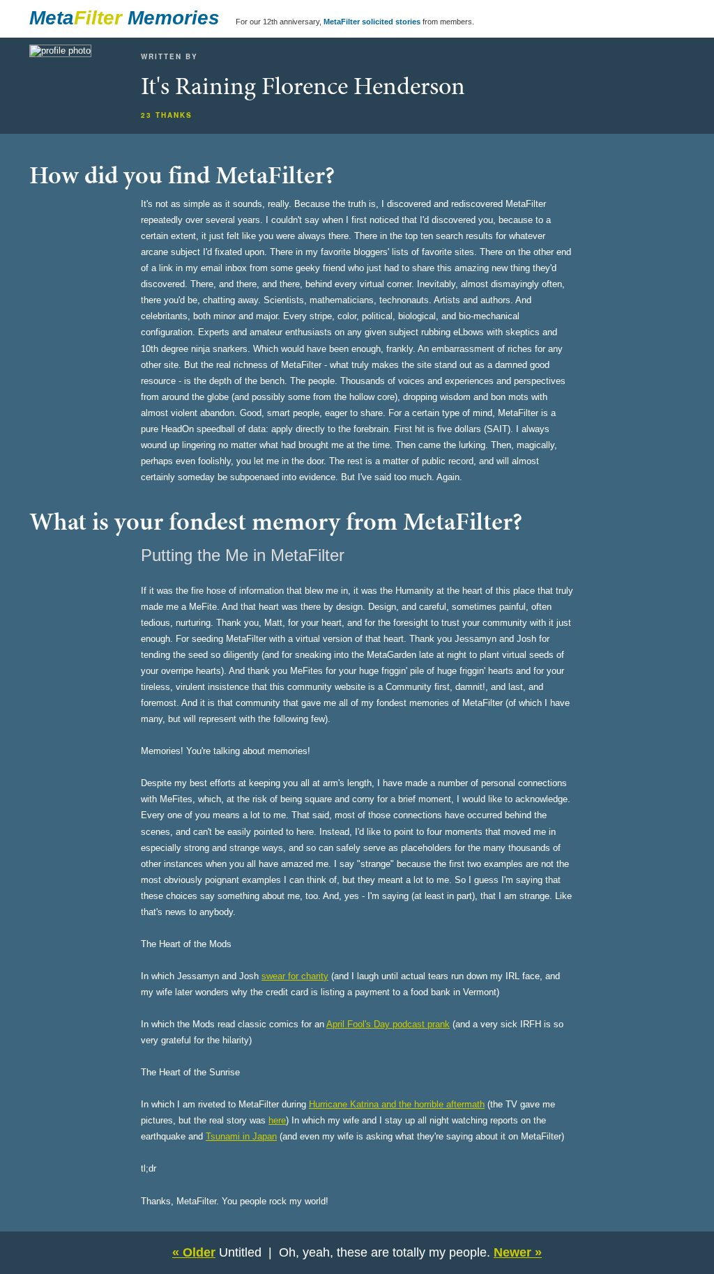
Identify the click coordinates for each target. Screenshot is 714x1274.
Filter (98, 18)
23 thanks (166, 115)
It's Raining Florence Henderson (303, 85)
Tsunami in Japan (241, 1136)
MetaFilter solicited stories (372, 21)
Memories (174, 18)
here (277, 1120)
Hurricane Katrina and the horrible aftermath (397, 1104)
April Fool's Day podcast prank (388, 1024)
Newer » (518, 1252)
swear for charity (294, 976)
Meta (51, 18)
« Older (193, 1252)
